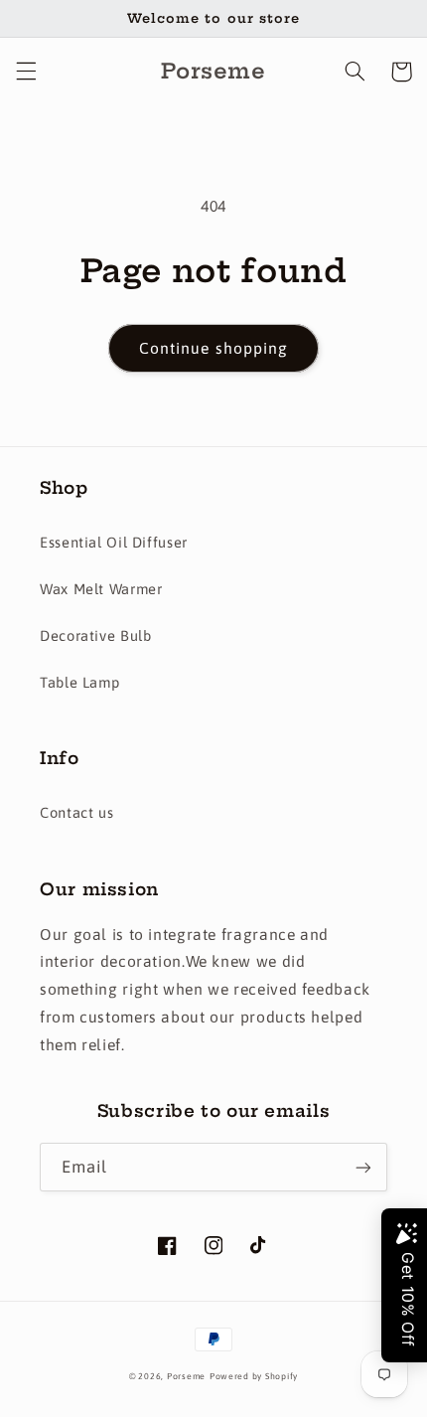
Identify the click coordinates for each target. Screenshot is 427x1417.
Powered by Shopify (254, 1376)
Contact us (76, 812)
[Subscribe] (363, 1167)
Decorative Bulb (95, 635)
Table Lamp (79, 682)
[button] (26, 71)
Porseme (186, 1376)
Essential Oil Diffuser (114, 542)
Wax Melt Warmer (101, 588)
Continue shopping (213, 348)
